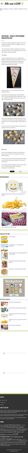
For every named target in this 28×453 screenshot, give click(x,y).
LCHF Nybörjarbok (16, 437)
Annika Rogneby (12, 426)
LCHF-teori (16, 432)
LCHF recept (5, 439)
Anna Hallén (8, 425)
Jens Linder (14, 429)
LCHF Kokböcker (9, 435)
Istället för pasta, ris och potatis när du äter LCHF (14, 211)
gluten (6, 429)
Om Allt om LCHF (3, 400)
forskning (2, 429)
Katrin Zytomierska (5, 430)
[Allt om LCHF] (14, 3)
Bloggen (6, 8)
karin (4, 40)
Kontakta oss (3, 402)
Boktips (5, 427)
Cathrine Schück (11, 427)
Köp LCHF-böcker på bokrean (15, 302)
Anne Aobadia (16, 425)
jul (17, 429)
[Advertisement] (14, 22)
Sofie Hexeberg (15, 442)
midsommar (24, 439)
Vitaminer (22, 444)
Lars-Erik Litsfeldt (6, 432)
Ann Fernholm (22, 425)
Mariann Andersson (16, 439)
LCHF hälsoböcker (9, 434)
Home (2, 8)
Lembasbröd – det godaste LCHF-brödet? (17, 269)
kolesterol (17, 430)
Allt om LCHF (2, 425)
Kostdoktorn (23, 430)
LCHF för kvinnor (12, 236)
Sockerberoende (7, 442)
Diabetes (21, 427)
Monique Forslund (4, 441)
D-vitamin (17, 427)
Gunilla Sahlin (9, 429)
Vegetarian (17, 444)
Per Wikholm (20, 441)
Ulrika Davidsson (11, 444)
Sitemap (2, 404)
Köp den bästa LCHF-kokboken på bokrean (17, 307)
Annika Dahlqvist (4, 426)
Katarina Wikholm (22, 429)
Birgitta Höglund (19, 426)
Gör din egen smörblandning (9, 227)
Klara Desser (13, 430)
